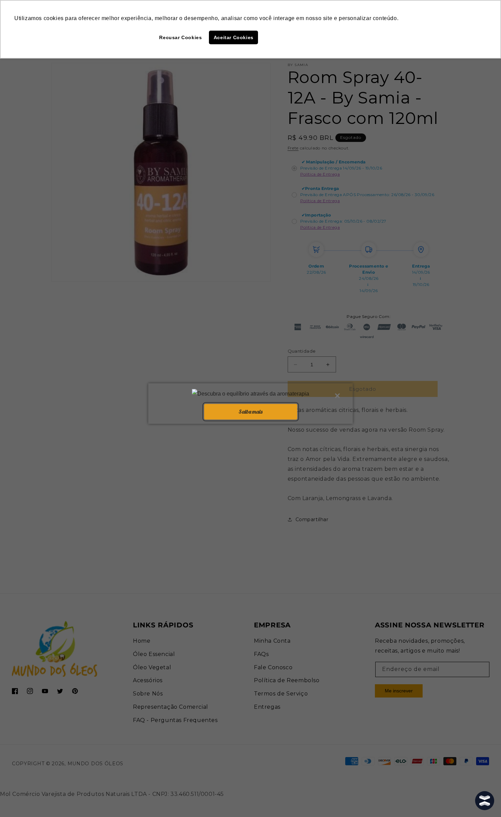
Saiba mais (250, 411)
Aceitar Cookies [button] (234, 37)
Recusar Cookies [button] (180, 37)
